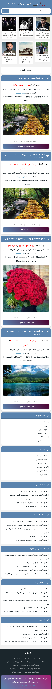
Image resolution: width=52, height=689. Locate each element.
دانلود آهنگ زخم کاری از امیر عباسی (35, 634)
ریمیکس (21, 4)
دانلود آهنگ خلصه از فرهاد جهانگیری (34, 589)
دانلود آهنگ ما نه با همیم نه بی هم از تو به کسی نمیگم (27, 626)
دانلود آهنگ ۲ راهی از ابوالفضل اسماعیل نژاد (32, 540)
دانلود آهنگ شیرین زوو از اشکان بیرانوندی (32, 566)
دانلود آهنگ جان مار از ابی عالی (37, 536)
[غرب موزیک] (39, 3)
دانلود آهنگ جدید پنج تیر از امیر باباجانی (33, 491)
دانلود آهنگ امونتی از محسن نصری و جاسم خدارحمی (29, 521)
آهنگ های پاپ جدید (40, 471)
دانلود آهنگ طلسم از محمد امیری (36, 608)
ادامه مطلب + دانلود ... (26, 146)
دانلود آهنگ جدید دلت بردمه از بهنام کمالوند (31, 502)
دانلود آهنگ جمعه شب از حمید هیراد (34, 638)
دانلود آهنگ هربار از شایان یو (37, 630)
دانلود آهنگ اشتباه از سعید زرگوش (31, 78)
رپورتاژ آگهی (43, 429)
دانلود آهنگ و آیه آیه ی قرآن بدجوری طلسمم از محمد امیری (26, 611)
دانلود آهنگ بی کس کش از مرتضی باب (33, 570)
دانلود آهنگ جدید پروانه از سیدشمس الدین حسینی (29, 495)
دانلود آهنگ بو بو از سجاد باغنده (36, 563)
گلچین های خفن (42, 467)
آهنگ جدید (11, 4)
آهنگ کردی (43, 474)
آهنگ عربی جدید (41, 456)
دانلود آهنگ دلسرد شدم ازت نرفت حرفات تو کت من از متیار (26, 641)
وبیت (18, 685)
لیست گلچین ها (42, 437)
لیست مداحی (43, 441)
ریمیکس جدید (42, 433)
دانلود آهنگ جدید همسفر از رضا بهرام (34, 499)
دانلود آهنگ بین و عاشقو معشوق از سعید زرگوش (25, 238)
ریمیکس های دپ (41, 463)
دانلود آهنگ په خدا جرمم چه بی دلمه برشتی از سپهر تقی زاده (26, 574)
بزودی (45, 426)
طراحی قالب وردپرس (28, 685)
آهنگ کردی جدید (31, 141)
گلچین (29, 4)
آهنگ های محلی (42, 459)
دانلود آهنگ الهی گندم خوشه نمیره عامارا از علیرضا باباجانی (27, 525)
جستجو (5, 11)
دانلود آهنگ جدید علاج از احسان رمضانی (33, 506)
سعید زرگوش (26, 70)
